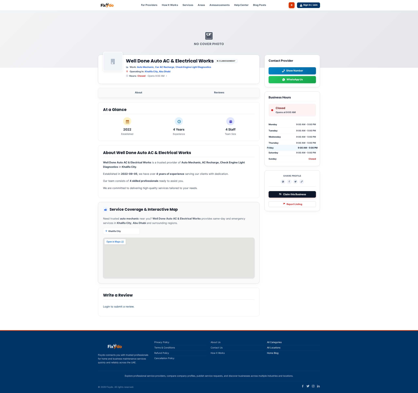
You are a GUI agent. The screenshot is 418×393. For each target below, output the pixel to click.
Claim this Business (294, 194)
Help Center (241, 5)
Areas (201, 5)
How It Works (170, 5)
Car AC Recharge (164, 67)
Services (188, 5)
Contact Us (217, 347)
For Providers (149, 5)
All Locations (273, 347)
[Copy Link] (301, 181)
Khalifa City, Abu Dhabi (157, 71)
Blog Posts (259, 5)
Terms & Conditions (164, 347)
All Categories (274, 342)
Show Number (294, 70)
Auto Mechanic (145, 67)
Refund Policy (161, 353)
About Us (215, 342)
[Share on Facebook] (289, 181)
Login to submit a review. (118, 306)
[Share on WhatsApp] (283, 181)
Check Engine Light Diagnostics (193, 67)
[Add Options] (292, 5)
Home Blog (273, 353)
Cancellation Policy (164, 358)
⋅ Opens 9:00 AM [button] (146, 75)
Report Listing (294, 204)
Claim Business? (227, 61)
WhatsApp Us (295, 79)
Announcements (219, 5)
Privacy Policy (161, 342)
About (138, 92)
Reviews (219, 92)
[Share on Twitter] (295, 181)
